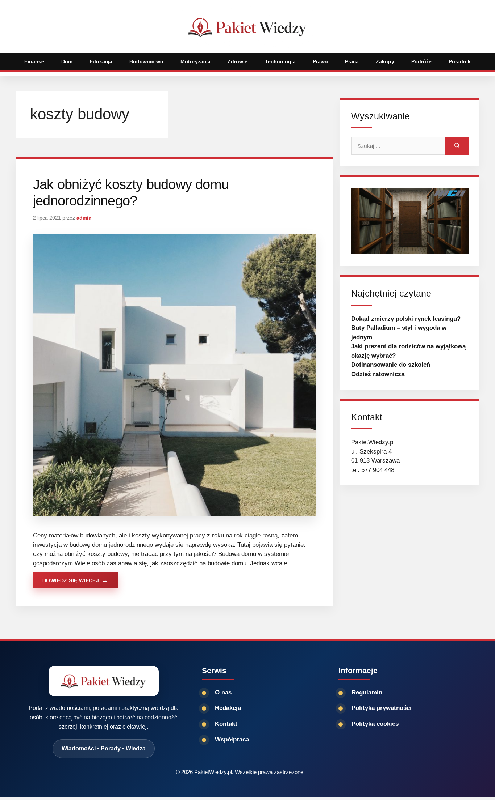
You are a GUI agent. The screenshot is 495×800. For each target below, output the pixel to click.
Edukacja (101, 61)
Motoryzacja (195, 61)
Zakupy (385, 61)
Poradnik (460, 61)
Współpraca (232, 739)
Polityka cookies (375, 723)
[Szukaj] (457, 146)
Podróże (421, 61)
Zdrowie (238, 61)
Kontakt (226, 723)
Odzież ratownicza (377, 374)
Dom (66, 61)
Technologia (280, 61)
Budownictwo (146, 61)
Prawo (320, 61)
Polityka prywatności (382, 708)
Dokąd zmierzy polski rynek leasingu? (406, 318)
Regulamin (367, 692)
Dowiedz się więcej (70, 580)
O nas (223, 692)
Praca (352, 61)
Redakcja (228, 708)
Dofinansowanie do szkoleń (390, 364)
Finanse (34, 61)
